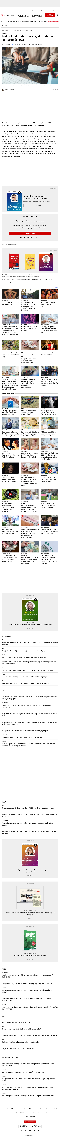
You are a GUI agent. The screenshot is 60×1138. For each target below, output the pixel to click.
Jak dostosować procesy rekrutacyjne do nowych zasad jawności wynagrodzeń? (30, 871)
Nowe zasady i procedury (30, 953)
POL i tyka (4, 981)
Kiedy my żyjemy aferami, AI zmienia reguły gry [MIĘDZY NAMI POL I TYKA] (30, 984)
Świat (3, 648)
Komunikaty (19, 1108)
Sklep (57, 10)
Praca (3, 654)
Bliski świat (4, 987)
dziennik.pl (39, 10)
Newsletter (42, 1112)
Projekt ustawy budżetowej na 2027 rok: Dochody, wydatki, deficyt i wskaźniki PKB (30, 715)
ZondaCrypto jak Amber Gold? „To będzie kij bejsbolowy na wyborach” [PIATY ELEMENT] (30, 706)
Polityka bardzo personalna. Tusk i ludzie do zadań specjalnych (25, 731)
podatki (8, 279)
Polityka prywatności (34, 1108)
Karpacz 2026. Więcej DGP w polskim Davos (18, 1049)
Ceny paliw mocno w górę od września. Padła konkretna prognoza (25, 677)
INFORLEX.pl (22, 1112)
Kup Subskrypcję (50, 15)
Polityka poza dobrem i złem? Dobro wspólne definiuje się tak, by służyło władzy (28, 1080)
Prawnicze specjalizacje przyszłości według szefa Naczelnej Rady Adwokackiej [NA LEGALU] (30, 1008)
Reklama (13, 1108)
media (13, 279)
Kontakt (3, 1108)
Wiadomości (5, 30)
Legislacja (4, 734)
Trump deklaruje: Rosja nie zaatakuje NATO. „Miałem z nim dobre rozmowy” (29, 808)
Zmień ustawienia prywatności (47, 1108)
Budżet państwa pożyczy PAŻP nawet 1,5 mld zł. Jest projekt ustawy (26, 683)
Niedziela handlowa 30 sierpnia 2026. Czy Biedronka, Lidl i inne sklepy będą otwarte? (30, 643)
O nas (8, 1108)
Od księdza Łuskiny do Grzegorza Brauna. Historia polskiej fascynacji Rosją (29, 1036)
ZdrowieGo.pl (36, 1112)
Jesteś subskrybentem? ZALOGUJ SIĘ (30, 237)
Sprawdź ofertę (30, 233)
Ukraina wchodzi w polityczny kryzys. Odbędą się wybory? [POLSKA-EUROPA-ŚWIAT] (27, 1000)
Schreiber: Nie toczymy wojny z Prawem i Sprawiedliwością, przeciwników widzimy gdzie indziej (29, 1088)
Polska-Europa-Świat (7, 996)
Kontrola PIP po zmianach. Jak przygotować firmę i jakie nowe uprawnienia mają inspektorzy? (29, 663)
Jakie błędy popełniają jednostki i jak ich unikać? (36, 197)
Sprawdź (38, 205)
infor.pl (52, 10)
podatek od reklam (36, 279)
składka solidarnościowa (23, 279)
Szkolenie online (30, 622)
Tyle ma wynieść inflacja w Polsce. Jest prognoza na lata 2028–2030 (30, 434)
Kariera (26, 1108)
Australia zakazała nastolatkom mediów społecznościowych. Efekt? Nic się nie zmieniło (29, 833)
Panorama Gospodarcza (30, 1116)
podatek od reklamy (48, 279)
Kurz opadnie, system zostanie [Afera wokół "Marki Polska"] (23, 1072)
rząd (3, 279)
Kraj (3, 639)
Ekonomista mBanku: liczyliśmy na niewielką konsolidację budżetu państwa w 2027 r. (10, 434)
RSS (57, 1108)
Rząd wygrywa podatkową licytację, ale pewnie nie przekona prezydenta (28, 1096)
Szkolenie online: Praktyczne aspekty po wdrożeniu (36, 201)
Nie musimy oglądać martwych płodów (16, 1022)
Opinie (3, 1019)
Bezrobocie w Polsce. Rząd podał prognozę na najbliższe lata (24, 657)
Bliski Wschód (5, 820)
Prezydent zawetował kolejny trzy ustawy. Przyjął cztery (22, 737)
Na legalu (4, 1004)
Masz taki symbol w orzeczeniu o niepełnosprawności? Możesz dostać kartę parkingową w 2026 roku (29, 723)
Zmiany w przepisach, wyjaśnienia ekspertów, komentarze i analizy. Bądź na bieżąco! (30, 914)
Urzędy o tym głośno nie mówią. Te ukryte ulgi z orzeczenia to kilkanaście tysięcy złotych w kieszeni (9, 413)
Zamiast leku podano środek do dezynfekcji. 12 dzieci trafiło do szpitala (27, 670)
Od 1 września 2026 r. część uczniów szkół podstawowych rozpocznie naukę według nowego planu (48, 434)
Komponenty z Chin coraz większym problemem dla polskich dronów (28, 413)
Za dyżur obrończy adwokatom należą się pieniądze (20, 1042)
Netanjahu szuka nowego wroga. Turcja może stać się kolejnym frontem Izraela (27, 824)
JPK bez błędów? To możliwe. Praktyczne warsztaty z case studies (30, 625)
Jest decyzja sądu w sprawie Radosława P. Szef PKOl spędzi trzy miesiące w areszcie (48, 413)
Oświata (4, 694)
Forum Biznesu (52, 1112)
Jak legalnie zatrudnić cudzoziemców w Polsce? (30, 956)
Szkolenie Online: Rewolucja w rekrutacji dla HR (30, 868)
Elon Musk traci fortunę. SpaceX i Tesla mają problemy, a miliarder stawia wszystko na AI (28, 1065)
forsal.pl (46, 10)
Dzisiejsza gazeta (9, 15)
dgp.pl (33, 10)
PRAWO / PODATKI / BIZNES (30, 910)
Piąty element (5, 702)
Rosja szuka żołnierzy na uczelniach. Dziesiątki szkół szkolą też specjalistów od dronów (29, 816)
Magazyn (4, 728)
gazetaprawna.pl (29, 1112)
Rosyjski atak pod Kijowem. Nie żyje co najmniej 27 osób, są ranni (25, 651)
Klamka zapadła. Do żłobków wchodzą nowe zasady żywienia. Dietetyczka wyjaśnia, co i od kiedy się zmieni (28, 745)
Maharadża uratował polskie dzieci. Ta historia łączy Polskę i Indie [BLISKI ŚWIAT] (29, 991)
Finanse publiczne (6, 711)
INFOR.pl (16, 1112)
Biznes (3, 674)
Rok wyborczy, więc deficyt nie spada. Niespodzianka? (21, 1029)
